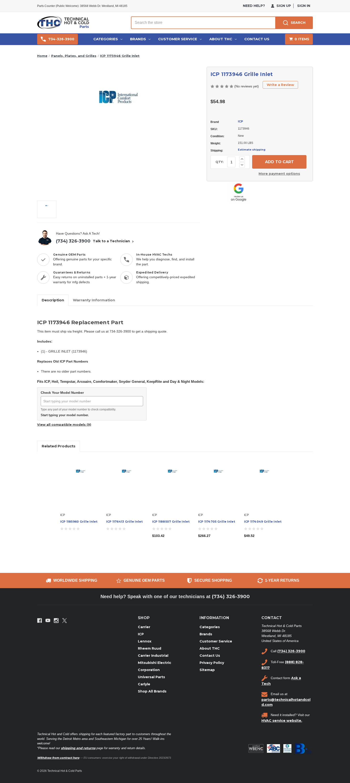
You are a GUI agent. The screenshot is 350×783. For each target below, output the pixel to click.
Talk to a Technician (112, 241)
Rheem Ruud (149, 648)
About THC (220, 39)
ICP (240, 121)
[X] (64, 620)
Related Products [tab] (58, 446)
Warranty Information (94, 300)
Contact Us (256, 39)
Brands (138, 39)
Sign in (303, 6)
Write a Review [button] (280, 85)
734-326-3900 (61, 39)
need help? (254, 6)
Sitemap (207, 670)
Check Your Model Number (62, 392)
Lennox (144, 641)
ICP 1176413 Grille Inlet (124, 521)
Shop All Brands (152, 691)
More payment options (279, 174)
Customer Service (177, 39)
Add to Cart (172, 488)
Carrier (144, 627)
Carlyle (144, 684)
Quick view (80, 483)
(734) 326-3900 (73, 241)
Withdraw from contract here (58, 757)
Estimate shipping (251, 149)
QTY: (219, 162)
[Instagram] (56, 620)
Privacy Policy (212, 663)
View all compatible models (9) (64, 424)
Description (53, 300)
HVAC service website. (281, 720)
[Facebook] (39, 620)
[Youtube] (47, 620)
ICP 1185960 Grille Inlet (79, 521)
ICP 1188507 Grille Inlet (171, 521)
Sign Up (283, 6)
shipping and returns (78, 748)
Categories (105, 39)
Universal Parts (151, 677)
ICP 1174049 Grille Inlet (263, 521)
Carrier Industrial (153, 655)
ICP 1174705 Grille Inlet (216, 521)
